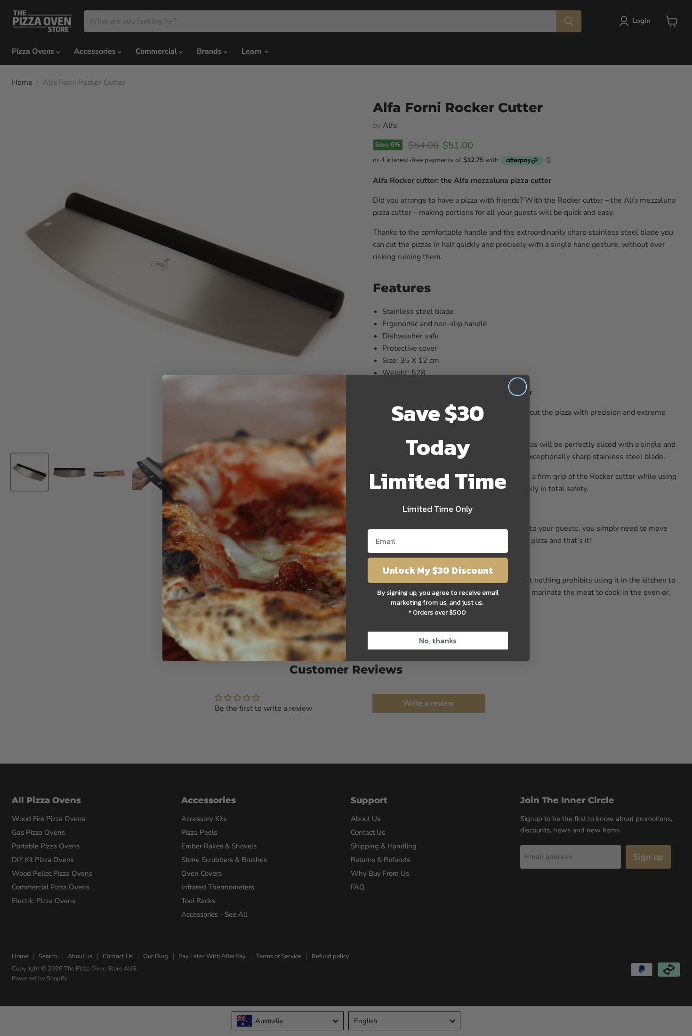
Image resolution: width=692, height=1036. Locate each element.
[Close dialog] (517, 386)
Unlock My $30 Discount (438, 570)
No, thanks (438, 640)
